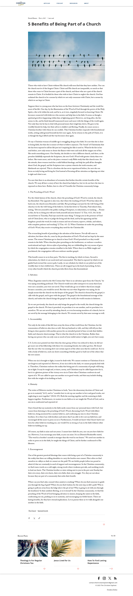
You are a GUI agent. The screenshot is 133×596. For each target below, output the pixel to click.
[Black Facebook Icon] (99, 578)
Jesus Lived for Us (62, 560)
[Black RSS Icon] (115, 578)
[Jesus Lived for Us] (66, 548)
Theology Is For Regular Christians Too (31, 561)
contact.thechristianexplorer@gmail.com (103, 583)
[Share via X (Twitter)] (34, 518)
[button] (73, 3)
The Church (32, 511)
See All (113, 536)
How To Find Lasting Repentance (97, 561)
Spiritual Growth (43, 511)
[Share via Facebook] (29, 518)
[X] (110, 578)
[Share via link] (39, 518)
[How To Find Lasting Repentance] (100, 548)
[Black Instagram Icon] (104, 578)
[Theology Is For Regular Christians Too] (33, 548)
